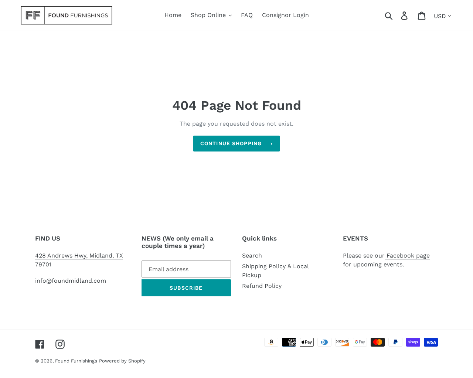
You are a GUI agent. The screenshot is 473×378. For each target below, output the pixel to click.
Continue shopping (231, 143)
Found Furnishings (76, 361)
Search (252, 255)
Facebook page (407, 255)
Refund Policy (262, 285)
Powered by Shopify (122, 361)
